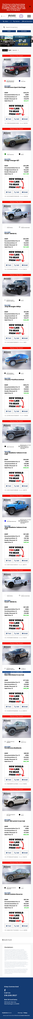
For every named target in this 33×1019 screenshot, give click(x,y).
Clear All (5, 50)
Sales (6, 21)
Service (17, 21)
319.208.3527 (10, 995)
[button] (29, 67)
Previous (1, 41)
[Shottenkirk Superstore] (13, 16)
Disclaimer (30, 36)
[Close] (30, 6)
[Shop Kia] (3, 16)
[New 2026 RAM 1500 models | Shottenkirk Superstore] (16, 41)
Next (31, 41)
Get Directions (28, 21)
